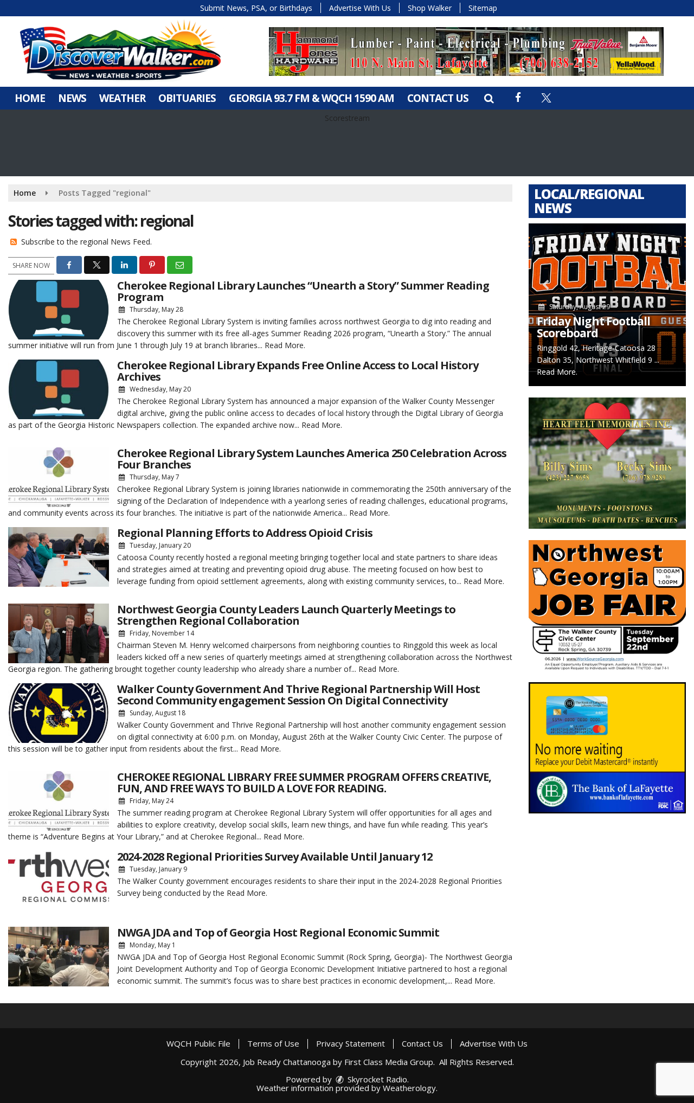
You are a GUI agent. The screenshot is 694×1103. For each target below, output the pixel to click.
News (72, 98)
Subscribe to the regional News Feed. (86, 241)
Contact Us (437, 98)
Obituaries (187, 98)
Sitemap (482, 8)
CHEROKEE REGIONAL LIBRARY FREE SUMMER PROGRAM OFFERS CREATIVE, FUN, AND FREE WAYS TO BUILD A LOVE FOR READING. (304, 782)
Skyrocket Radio (376, 1079)
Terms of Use (273, 1043)
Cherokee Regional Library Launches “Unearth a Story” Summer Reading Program (303, 291)
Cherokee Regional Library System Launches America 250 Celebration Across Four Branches (311, 459)
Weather (122, 98)
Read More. (285, 345)
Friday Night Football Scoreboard (593, 327)
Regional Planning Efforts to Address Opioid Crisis (244, 532)
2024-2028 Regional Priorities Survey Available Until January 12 (274, 856)
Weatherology (409, 1087)
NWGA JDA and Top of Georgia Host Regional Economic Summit (278, 932)
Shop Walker (430, 8)
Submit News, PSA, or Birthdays (256, 8)
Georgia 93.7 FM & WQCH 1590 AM (311, 98)
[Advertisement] (466, 51)
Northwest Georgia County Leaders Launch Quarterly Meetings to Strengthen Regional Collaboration (286, 615)
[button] (488, 98)
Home (30, 98)
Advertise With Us (360, 8)
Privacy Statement (350, 1043)
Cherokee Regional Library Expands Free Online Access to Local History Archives (297, 371)
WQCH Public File (198, 1043)
